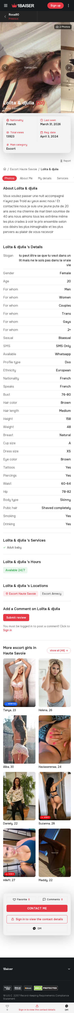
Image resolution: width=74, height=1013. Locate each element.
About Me (26, 178)
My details (45, 178)
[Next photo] (68, 67)
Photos (9, 178)
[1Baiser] (22, 6)
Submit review (16, 617)
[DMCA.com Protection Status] (46, 988)
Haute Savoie (12, 108)
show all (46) (59, 650)
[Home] (4, 169)
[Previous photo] (5, 67)
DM (39, 928)
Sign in (7, 630)
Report (67, 160)
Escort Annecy (51, 593)
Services (62, 178)
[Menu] (5, 5)
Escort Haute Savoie (23, 169)
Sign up (56, 5)
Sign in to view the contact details (39, 919)
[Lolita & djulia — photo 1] (30, 67)
